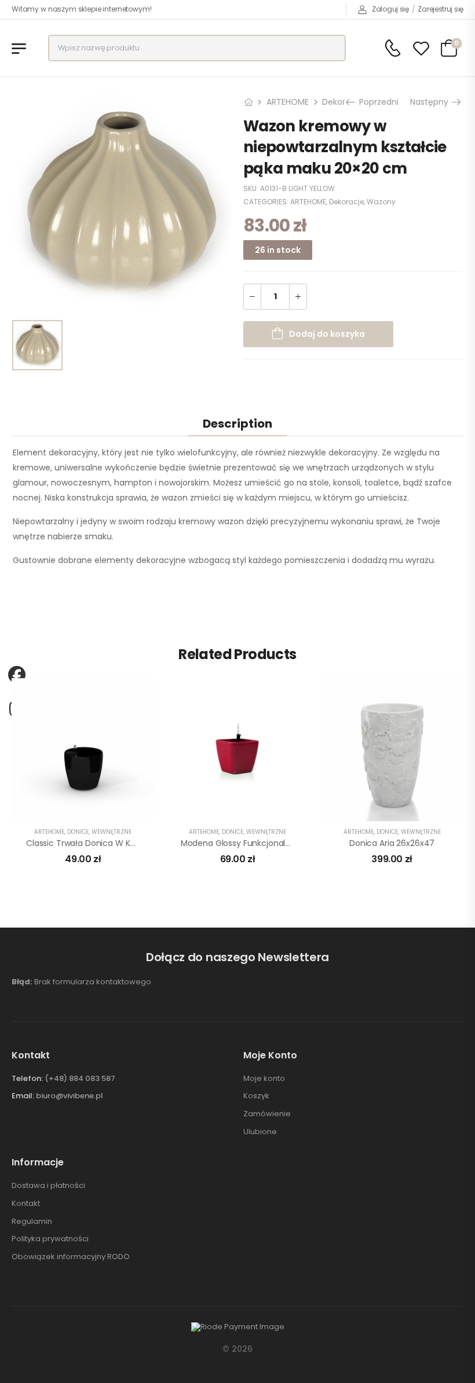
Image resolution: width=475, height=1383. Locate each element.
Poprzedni (376, 102)
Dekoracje (342, 102)
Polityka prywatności (50, 1239)
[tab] (237, 423)
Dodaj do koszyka (327, 334)
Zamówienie (267, 1114)
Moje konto (264, 1078)
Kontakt (26, 1203)
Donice (78, 831)
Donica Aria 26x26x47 (391, 843)
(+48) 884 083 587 (80, 1078)
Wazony (381, 202)
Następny (433, 102)
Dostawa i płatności (48, 1185)
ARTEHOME (287, 102)
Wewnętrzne (111, 831)
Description (237, 423)
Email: (23, 1095)
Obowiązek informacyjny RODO (71, 1256)
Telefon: (27, 1078)
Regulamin (32, 1221)
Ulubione (260, 1131)
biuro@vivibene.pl (69, 1095)
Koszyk (256, 1096)
